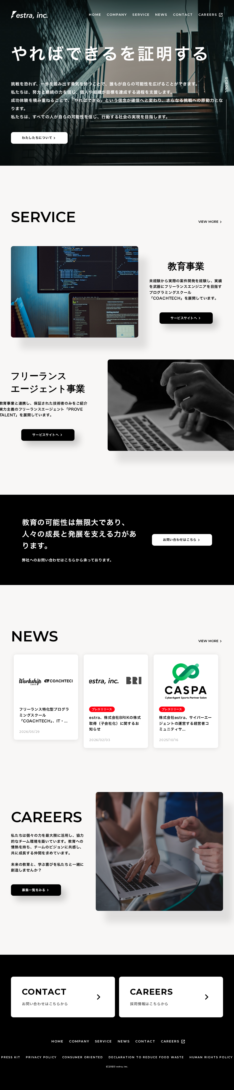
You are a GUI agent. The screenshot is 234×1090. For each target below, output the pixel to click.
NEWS (161, 15)
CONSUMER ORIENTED (82, 1057)
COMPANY (117, 15)
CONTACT (183, 15)
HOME (95, 15)
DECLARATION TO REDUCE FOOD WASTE (146, 1057)
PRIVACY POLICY (41, 1057)
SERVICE (141, 15)
